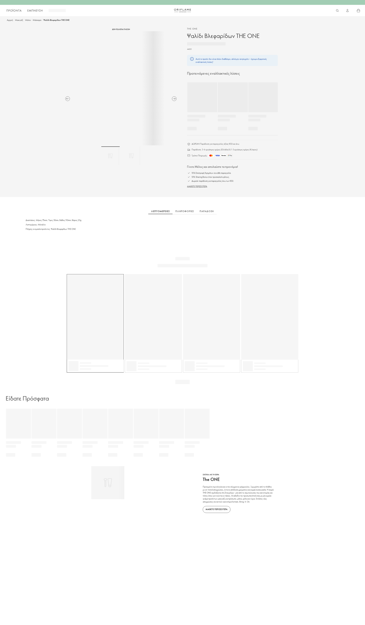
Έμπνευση (35, 10)
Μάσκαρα (37, 20)
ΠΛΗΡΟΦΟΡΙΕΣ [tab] (184, 211)
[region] (121, 88)
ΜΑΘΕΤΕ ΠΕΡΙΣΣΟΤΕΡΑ (197, 186)
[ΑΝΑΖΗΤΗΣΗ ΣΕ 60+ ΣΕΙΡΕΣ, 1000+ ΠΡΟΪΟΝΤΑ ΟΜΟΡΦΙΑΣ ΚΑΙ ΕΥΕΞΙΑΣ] (337, 10)
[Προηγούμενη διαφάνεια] (67, 98)
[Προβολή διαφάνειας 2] (131, 155)
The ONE (192, 28)
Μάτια (28, 20)
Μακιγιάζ (19, 20)
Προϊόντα (14, 10)
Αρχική (10, 20)
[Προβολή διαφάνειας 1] (110, 155)
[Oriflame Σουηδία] (182, 10)
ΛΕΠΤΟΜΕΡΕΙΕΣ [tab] (160, 211)
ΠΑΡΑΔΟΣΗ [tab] (207, 211)
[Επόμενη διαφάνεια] (174, 98)
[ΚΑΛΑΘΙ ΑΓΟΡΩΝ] (358, 11)
